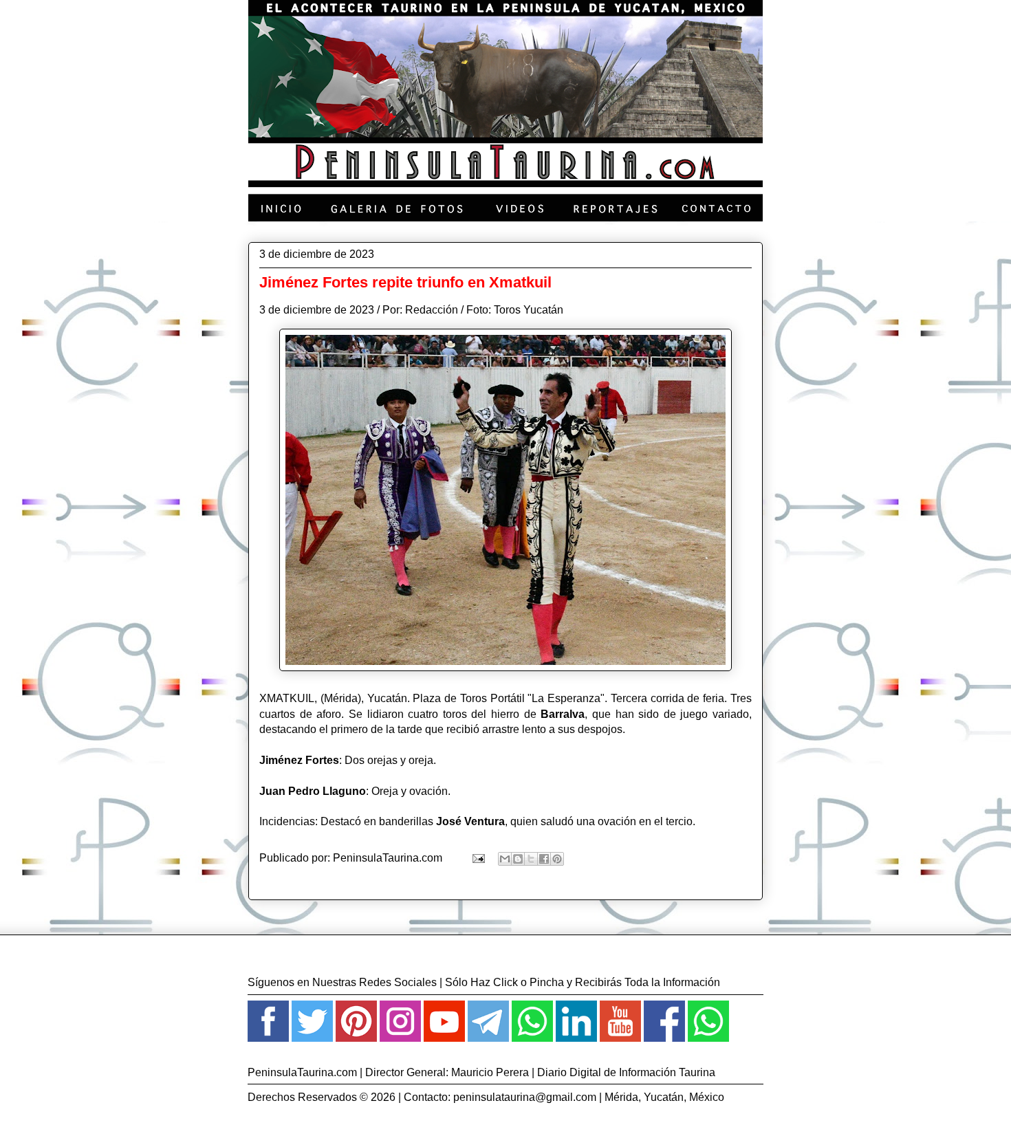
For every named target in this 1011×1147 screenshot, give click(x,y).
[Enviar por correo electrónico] (505, 859)
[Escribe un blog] (518, 859)
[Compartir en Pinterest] (557, 859)
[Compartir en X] (531, 859)
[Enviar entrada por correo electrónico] (477, 858)
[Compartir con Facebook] (544, 859)
